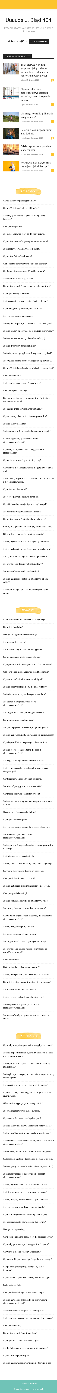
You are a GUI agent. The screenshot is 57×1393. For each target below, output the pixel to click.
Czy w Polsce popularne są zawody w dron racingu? (26, 1277)
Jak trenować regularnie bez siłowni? (19, 989)
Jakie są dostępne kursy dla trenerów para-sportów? (26, 974)
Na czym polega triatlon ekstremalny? (20, 634)
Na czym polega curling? (14, 1229)
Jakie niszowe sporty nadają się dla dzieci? (22, 856)
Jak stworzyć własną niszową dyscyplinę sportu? (24, 908)
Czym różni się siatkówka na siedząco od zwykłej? (25, 1214)
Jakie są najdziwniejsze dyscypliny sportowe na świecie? (28, 1363)
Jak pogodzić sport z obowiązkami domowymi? (24, 1222)
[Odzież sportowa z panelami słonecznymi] (11, 149)
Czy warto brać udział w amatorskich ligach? (23, 679)
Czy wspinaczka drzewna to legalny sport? (22, 1118)
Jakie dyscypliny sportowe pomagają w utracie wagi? (27, 1133)
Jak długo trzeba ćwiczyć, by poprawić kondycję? (25, 1348)
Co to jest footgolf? (12, 375)
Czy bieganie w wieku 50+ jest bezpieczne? (22, 779)
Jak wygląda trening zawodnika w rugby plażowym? (26, 827)
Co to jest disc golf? (12, 1285)
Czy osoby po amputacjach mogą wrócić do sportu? (26, 1244)
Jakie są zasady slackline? (14, 424)
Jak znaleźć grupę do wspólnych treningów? (22, 409)
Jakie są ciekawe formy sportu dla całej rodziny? (25, 687)
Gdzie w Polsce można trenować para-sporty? (23, 534)
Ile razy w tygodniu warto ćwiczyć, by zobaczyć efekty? (28, 526)
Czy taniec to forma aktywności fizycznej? (22, 460)
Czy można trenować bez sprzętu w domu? (22, 794)
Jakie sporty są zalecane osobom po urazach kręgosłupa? (28, 1318)
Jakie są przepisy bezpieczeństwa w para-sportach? (25, 1199)
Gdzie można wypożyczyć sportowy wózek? (23, 1103)
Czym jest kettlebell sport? (15, 819)
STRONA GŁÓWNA (39, 41)
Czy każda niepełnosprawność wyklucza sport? (24, 271)
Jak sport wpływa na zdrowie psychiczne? (21, 497)
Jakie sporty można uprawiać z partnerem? (22, 383)
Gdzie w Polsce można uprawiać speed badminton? (26, 672)
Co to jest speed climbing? (15, 390)
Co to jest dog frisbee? (13, 226)
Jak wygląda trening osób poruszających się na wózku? (27, 361)
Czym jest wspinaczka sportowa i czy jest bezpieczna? (27, 982)
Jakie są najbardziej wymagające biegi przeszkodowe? (27, 549)
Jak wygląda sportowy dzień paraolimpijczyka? (24, 1207)
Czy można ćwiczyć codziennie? (17, 256)
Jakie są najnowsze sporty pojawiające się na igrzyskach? (28, 735)
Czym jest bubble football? (15, 489)
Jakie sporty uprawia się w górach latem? (21, 249)
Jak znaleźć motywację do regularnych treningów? (25, 1085)
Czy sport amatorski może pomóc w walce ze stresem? (27, 664)
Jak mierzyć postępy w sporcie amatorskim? (22, 786)
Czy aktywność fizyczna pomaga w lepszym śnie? (25, 742)
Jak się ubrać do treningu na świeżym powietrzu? (25, 556)
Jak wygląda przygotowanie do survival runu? (23, 760)
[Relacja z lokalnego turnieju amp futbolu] (11, 133)
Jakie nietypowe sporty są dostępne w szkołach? (24, 694)
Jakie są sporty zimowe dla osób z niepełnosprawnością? (28, 1166)
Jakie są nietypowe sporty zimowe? (19, 926)
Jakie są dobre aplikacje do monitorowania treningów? (27, 323)
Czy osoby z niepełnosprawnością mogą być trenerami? (28, 1045)
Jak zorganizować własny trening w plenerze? (23, 712)
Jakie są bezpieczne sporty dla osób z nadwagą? (24, 338)
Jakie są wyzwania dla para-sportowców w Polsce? (25, 1184)
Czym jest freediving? (13, 627)
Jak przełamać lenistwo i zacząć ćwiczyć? (21, 1111)
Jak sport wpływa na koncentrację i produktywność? (26, 727)
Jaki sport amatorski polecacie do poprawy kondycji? (27, 431)
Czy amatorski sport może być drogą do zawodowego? (27, 1259)
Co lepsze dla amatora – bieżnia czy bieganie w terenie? (28, 1159)
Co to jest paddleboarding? (15, 893)
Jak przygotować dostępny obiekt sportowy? (23, 564)
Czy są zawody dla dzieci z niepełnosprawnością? (25, 416)
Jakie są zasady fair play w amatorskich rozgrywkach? (27, 1126)
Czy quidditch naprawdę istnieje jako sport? (22, 657)
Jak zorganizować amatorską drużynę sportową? (24, 941)
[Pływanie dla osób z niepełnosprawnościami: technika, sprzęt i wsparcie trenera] (11, 93)
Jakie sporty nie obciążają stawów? (18, 278)
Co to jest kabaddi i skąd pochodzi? (19, 878)
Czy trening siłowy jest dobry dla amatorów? (23, 308)
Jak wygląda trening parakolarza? (18, 316)
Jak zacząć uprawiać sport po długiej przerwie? (24, 234)
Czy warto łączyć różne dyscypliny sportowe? (23, 871)
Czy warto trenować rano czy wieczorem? (22, 1252)
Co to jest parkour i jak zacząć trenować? (21, 967)
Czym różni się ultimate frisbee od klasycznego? (24, 619)
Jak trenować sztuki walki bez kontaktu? (21, 571)
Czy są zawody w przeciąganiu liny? (19, 201)
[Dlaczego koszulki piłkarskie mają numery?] (11, 117)
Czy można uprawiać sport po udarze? (20, 1333)
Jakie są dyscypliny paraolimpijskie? (19, 346)
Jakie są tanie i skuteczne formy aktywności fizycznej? (27, 863)
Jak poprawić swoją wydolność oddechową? (22, 512)
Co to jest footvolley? (12, 1325)
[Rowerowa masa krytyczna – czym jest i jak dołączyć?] (11, 166)
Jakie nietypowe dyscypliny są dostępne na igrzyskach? (27, 353)
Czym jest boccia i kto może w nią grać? (21, 1340)
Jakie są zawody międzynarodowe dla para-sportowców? (28, 331)
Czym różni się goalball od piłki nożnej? (21, 208)
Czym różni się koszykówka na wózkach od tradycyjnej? (28, 368)
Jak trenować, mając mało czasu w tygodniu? (23, 649)
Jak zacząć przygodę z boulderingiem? (20, 934)
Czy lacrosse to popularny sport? (17, 1355)
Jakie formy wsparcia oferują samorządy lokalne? (25, 1192)
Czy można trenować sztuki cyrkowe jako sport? (24, 519)
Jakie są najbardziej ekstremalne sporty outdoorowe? (26, 886)
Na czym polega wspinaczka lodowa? (19, 812)
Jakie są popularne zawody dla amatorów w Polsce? (26, 901)
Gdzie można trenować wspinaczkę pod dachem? (25, 264)
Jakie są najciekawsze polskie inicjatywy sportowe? (26, 541)
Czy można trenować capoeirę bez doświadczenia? (25, 241)
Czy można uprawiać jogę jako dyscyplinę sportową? (27, 286)
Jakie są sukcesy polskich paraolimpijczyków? (23, 997)
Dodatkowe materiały (29, 1384)
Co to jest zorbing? (11, 960)
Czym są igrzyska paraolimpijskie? (18, 720)
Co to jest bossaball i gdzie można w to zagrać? (24, 1292)
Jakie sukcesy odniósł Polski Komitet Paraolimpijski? (27, 1151)
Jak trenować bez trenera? (14, 642)
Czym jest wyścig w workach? (16, 293)
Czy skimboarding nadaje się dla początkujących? (25, 504)
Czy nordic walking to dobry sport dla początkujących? (28, 1237)
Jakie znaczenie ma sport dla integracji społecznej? (25, 301)
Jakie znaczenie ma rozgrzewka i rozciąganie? (23, 1310)
